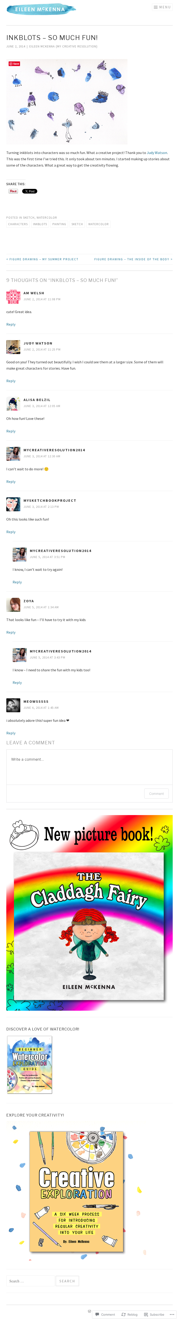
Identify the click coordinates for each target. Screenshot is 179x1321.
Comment (156, 794)
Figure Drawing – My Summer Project (42, 259)
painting (59, 224)
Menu (165, 7)
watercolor (98, 224)
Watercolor (47, 218)
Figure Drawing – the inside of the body (133, 259)
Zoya (29, 601)
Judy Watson (157, 152)
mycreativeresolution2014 (54, 450)
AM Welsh (34, 293)
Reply (10, 324)
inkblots (40, 224)
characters (18, 224)
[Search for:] (30, 1281)
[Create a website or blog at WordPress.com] (89, 1312)
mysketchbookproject (50, 500)
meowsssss (36, 701)
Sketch (28, 218)
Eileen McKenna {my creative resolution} (63, 46)
